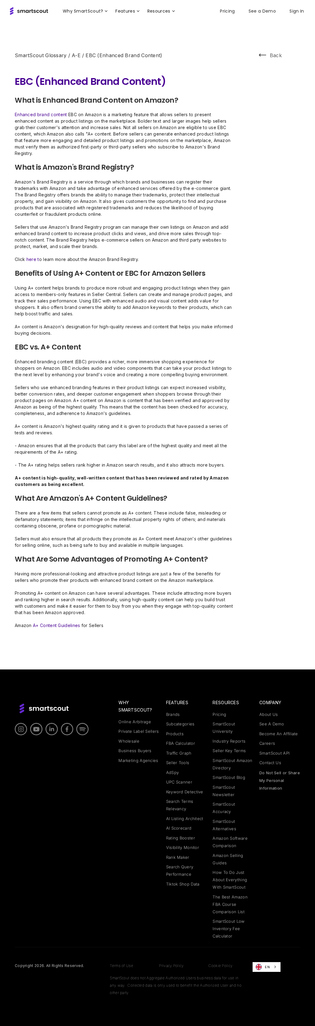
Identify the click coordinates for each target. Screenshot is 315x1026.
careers (267, 743)
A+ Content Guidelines (57, 625)
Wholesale (128, 741)
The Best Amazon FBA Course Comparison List (230, 904)
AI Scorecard (179, 828)
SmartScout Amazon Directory (232, 764)
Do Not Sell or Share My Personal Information (279, 780)
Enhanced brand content (41, 114)
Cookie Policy (220, 965)
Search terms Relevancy (179, 805)
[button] (85, 11)
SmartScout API (274, 753)
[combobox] (267, 967)
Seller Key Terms (229, 750)
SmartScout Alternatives (224, 825)
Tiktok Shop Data (183, 884)
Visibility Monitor (182, 847)
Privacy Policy (171, 965)
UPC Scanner (179, 781)
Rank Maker (177, 857)
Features (177, 702)
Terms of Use (121, 965)
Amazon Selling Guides (228, 859)
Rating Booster (180, 837)
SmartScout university (224, 727)
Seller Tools (177, 762)
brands (173, 714)
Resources (226, 702)
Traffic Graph (179, 753)
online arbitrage (134, 721)
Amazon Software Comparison (230, 842)
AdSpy (172, 772)
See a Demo (262, 11)
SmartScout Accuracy (224, 808)
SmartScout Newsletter (224, 791)
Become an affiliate (278, 733)
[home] (28, 11)
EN (267, 967)
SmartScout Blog (229, 777)
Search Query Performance (179, 870)
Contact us (270, 762)
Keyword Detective (184, 791)
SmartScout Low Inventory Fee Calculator (229, 928)
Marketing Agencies (138, 760)
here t (32, 259)
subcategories (180, 723)
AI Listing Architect (184, 818)
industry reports (229, 741)
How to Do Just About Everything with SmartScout (230, 880)
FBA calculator (180, 743)
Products (175, 733)
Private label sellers (138, 731)
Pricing (227, 11)
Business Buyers (135, 750)
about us (268, 714)
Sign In (296, 11)
